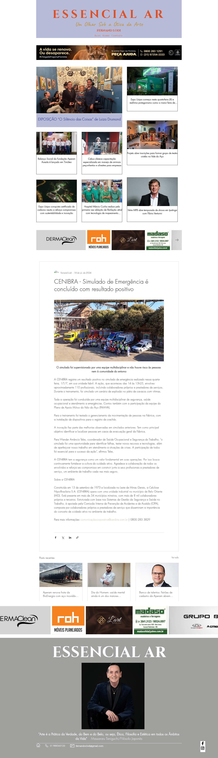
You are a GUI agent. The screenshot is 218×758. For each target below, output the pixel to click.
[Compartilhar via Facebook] (55, 537)
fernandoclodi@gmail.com (89, 746)
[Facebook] (202, 743)
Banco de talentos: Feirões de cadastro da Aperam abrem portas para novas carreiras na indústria (156, 594)
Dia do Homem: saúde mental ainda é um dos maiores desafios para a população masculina (108, 594)
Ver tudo (175, 557)
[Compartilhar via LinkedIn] (70, 537)
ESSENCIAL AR (108, 14)
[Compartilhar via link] (77, 537)
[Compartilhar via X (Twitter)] (62, 537)
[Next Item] (117, 97)
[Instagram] (202, 748)
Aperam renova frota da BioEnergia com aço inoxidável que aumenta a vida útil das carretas (60, 594)
